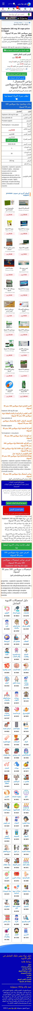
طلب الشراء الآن (12, 140)
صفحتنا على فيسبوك (25, 981)
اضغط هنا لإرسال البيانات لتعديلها (16, 503)
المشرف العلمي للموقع (24, 979)
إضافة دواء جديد (26, 969)
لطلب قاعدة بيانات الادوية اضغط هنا (16, 546)
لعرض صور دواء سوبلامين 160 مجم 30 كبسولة (16, 553)
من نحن (29, 977)
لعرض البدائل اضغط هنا (16, 78)
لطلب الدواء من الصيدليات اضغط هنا (17, 50)
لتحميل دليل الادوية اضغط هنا (17, 74)
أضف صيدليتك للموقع (25, 971)
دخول (29, 964)
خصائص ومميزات (26, 966)
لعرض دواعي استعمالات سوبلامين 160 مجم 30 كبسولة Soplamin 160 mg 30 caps (16, 563)
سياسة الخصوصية (26, 973)
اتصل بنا (29, 975)
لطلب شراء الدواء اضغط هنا (16, 96)
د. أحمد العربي (9, 68)
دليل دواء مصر (12, 1008)
